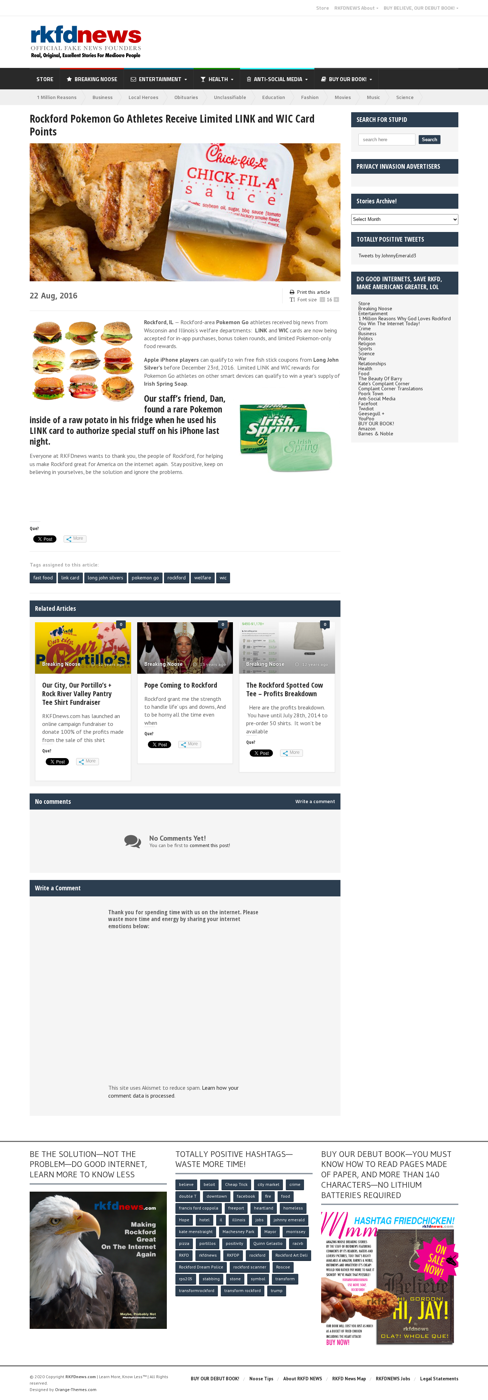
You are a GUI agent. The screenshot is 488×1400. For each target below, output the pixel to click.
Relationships (372, 363)
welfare (202, 577)
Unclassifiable (230, 97)
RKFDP (233, 1255)
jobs (259, 1219)
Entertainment (373, 313)
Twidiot (366, 408)
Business (103, 97)
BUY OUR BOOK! (376, 423)
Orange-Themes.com (75, 1389)
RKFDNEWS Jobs (393, 1379)
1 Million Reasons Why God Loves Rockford (404, 318)
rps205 (186, 1278)
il (221, 1219)
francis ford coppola (198, 1208)
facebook (246, 1196)
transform (285, 1278)
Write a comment (315, 801)
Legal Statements (439, 1379)
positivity (234, 1243)
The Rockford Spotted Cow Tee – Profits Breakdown (284, 689)
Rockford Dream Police (201, 1267)
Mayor (270, 1231)
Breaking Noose (96, 79)
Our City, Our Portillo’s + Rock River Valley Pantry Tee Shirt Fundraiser (77, 693)
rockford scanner (249, 1267)
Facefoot (367, 403)
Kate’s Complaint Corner (384, 383)
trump (277, 1290)
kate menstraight (196, 1231)
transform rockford (242, 1290)
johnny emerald (289, 1219)
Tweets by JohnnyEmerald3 (387, 255)
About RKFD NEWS (302, 1379)
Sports (365, 348)
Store (322, 7)
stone (235, 1278)
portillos (207, 1243)
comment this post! (210, 845)
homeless (293, 1208)
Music (373, 97)
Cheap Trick (236, 1184)
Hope (184, 1219)
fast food (43, 577)
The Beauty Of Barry (380, 378)
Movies (343, 97)
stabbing (211, 1278)
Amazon (366, 428)
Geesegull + (371, 413)
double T (187, 1196)
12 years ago (110, 664)
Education (273, 97)
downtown (216, 1196)
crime (294, 1184)
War (362, 358)
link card (70, 577)
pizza (184, 1243)
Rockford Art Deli (291, 1255)
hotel (204, 1219)
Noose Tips (261, 1379)
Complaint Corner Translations (390, 388)
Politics (365, 338)
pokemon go (145, 577)
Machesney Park (238, 1231)
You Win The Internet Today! (389, 323)
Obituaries (186, 97)
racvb (298, 1243)
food (285, 1196)
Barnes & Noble (375, 433)
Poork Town (370, 393)
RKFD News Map (349, 1379)
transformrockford (196, 1290)
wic (223, 577)
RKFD (184, 1255)
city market (268, 1184)
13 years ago (212, 664)
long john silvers (105, 577)
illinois (238, 1219)
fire (268, 1196)
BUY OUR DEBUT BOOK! (215, 1379)
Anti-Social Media (376, 398)
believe (186, 1184)
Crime (364, 328)
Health (365, 368)
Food (363, 373)
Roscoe (283, 1267)
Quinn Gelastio (268, 1243)
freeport (236, 1208)
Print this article (313, 292)
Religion (366, 343)
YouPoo (366, 418)
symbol (258, 1278)
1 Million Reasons (56, 97)
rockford (177, 577)
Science (405, 97)
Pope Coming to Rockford (180, 685)
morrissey (295, 1231)
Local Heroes (143, 97)
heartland (263, 1208)
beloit (209, 1184)
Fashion (310, 97)
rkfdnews (208, 1255)
